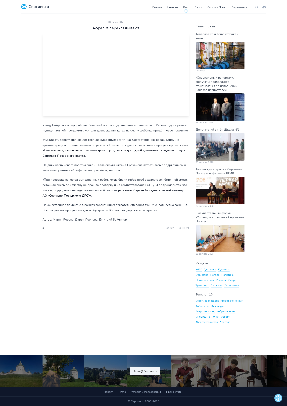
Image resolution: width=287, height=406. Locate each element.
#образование (226, 311)
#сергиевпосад (205, 311)
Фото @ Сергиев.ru (145, 371)
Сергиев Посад (216, 7)
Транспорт (202, 285)
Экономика (231, 285)
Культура (224, 269)
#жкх (215, 317)
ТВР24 (185, 228)
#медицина (203, 317)
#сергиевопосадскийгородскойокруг (219, 301)
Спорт (232, 280)
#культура (217, 306)
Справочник (239, 7)
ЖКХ (199, 269)
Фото (186, 7)
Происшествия (205, 280)
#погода (225, 322)
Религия (221, 280)
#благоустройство (207, 322)
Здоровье (210, 269)
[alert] (278, 398)
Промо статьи (174, 392)
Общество (202, 275)
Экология (216, 285)
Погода (214, 275)
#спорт (225, 317)
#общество (202, 306)
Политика (227, 275)
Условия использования (146, 392)
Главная (157, 7)
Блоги (198, 7)
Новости (172, 7)
